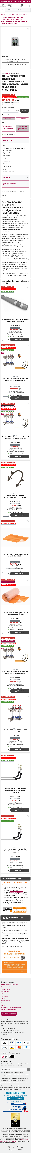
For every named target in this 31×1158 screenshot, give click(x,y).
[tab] (2, 200)
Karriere (3, 1005)
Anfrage (22, 191)
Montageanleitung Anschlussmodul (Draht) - (16, 65)
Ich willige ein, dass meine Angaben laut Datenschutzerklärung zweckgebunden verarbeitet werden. (16, 1074)
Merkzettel (6, 191)
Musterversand (5, 1000)
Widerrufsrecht (5, 987)
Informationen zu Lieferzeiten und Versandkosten (15, 1140)
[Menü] (2, 10)
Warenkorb (20, 339)
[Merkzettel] (25, 6)
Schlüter (7, 73)
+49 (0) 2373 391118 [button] (9, 1028)
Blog (2, 1003)
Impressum (4, 996)
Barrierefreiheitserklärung (8, 1010)
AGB (2, 994)
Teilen (4, 195)
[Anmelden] (21, 6)
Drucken (14, 191)
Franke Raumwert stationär (9, 985)
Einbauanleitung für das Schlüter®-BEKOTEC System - (16, 60)
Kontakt (3, 998)
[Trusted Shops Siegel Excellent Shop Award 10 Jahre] (15, 1120)
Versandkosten (5, 989)
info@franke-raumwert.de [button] (11, 1030)
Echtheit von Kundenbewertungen (11, 1007)
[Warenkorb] (29, 6)
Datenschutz (5, 991)
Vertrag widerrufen (9, 1014)
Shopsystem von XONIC (15, 1150)
